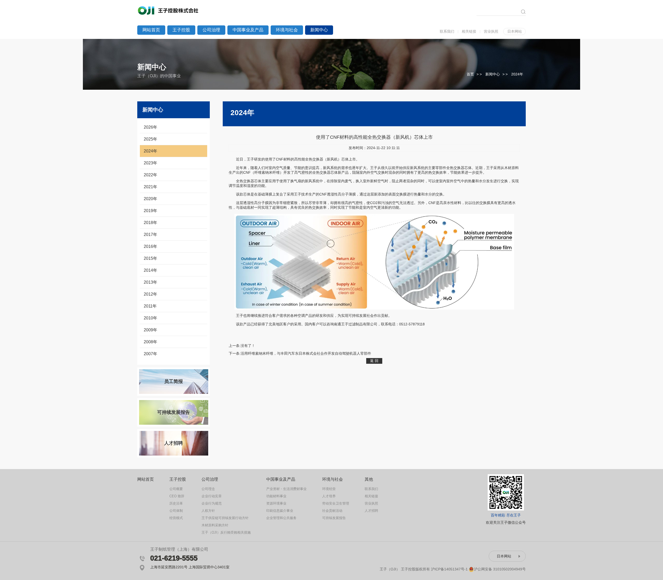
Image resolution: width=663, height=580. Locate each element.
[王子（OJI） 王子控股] (168, 10)
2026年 (150, 127)
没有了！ (248, 346)
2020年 (150, 199)
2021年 (150, 187)
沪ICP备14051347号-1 (449, 569)
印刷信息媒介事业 (279, 511)
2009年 (150, 330)
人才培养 (329, 496)
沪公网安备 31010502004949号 (500, 569)
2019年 (150, 210)
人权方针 (208, 511)
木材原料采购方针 (214, 525)
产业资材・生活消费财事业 (286, 489)
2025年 (150, 139)
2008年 (150, 342)
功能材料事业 (276, 496)
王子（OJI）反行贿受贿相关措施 (226, 532)
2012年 (150, 294)
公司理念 (208, 489)
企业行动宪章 (211, 496)
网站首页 (151, 29)
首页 (470, 74)
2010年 (150, 318)
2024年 (517, 74)
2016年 (150, 246)
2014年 (150, 270)
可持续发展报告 (173, 412)
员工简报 (173, 381)
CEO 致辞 (176, 496)
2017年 (150, 234)
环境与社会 (287, 29)
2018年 (150, 222)
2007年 (150, 354)
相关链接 (469, 31)
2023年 (150, 163)
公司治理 (211, 29)
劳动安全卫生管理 (335, 503)
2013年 (150, 282)
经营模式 (176, 518)
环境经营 (329, 489)
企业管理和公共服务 (281, 518)
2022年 (150, 175)
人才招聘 (173, 443)
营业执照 (491, 31)
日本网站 (514, 31)
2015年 (150, 258)
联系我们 (447, 31)
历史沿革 (176, 503)
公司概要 (176, 489)
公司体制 (176, 511)
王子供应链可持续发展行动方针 (225, 518)
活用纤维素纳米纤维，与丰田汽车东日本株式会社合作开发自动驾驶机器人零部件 (306, 353)
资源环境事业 (276, 503)
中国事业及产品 (248, 29)
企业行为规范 (211, 503)
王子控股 (181, 29)
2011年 (150, 306)
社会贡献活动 (332, 511)
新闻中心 (319, 29)
